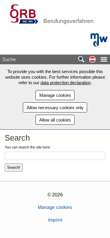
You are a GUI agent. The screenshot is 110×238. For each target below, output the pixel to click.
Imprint (55, 219)
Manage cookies (55, 95)
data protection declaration (65, 82)
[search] (81, 59)
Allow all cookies (55, 119)
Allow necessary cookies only (55, 107)
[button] (92, 59)
